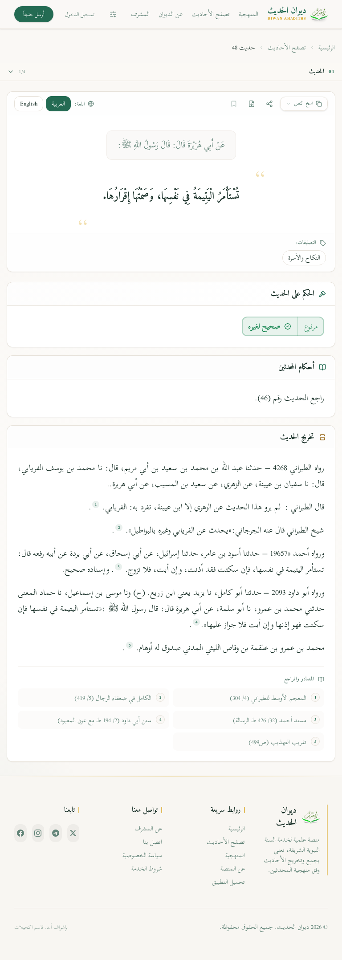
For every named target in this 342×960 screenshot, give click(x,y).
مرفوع (311, 326)
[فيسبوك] (20, 833)
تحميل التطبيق (228, 881)
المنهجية (248, 14)
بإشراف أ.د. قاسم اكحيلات (41, 927)
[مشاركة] (269, 104)
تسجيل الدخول (79, 14)
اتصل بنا (152, 841)
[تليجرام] (55, 833)
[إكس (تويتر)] (73, 833)
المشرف (140, 14)
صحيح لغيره (264, 326)
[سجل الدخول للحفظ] (234, 104)
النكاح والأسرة (304, 257)
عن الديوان (171, 14)
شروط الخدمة (146, 868)
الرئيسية (326, 47)
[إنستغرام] (38, 833)
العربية (58, 103)
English (28, 103)
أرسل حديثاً (34, 14)
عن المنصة (232, 868)
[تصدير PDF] (251, 104)
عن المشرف (148, 828)
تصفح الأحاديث (210, 14)
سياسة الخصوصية (142, 855)
